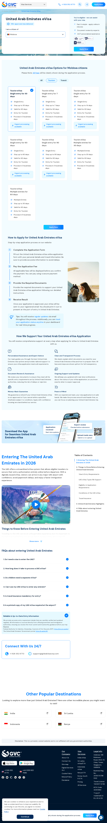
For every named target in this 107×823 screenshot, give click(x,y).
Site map (65, 764)
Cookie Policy (67, 773)
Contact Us (66, 761)
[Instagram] (24, 777)
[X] (19, 777)
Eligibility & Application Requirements (87, 486)
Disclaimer (65, 780)
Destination (15, 11)
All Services (82, 785)
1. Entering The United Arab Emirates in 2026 (87, 461)
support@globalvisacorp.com (46, 653)
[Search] (80, 4)
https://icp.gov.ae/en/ (61, 629)
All (41, 80)
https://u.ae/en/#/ (42, 631)
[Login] (87, 4)
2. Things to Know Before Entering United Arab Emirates (90, 468)
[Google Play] (26, 763)
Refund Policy (67, 777)
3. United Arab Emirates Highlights (90, 504)
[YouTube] (7, 777)
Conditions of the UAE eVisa (89, 493)
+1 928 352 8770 (17, 653)
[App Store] (9, 763)
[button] (22, 109)
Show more (34, 541)
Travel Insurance (85, 498)
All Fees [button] (36, 73)
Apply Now (84, 49)
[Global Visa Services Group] (9, 4)
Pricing (80, 782)
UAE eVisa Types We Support (90, 480)
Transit (64, 80)
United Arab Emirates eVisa (30, 11)
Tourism (51, 80)
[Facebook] (3, 777)
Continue (25, 817)
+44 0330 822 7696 (28, 771)
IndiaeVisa (82, 758)
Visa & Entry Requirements (89, 474)
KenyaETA (82, 773)
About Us (65, 758)
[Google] (11, 777)
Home (6, 11)
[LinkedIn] (15, 777)
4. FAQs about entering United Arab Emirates (88, 509)
